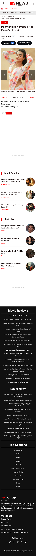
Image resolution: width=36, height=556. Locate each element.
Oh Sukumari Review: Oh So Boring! (18, 382)
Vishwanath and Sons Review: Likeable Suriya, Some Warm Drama (18, 336)
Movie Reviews (18, 310)
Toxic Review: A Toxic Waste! (18, 316)
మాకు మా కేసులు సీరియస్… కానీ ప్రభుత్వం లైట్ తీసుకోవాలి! (18, 405)
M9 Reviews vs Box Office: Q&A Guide (14, 532)
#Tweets (14, 8)
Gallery (10, 16)
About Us (4, 522)
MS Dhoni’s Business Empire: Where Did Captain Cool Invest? (18, 395)
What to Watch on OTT (18, 468)
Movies (5, 13)
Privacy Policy (6, 519)
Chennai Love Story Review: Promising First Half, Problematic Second (18, 370)
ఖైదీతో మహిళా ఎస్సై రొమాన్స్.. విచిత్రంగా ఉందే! (18, 419)
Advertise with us (7, 526)
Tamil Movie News (18, 479)
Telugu (18, 486)
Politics (13, 13)
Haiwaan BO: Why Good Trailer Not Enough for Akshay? (18, 424)
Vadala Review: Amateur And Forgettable (18, 378)
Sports (18, 483)
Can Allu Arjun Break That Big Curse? (18, 428)
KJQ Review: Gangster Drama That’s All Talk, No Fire (18, 345)
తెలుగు (31, 13)
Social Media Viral (18, 472)
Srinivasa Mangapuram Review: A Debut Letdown (18, 365)
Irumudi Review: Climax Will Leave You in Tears (18, 319)
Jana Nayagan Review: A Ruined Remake (18, 375)
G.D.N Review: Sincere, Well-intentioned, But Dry (18, 340)
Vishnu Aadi (7, 36)
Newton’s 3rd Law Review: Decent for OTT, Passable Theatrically (18, 361)
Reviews (23, 13)
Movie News (18, 450)
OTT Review (18, 461)
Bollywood (18, 476)
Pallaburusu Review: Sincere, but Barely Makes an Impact (18, 324)
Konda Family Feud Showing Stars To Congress (18, 400)
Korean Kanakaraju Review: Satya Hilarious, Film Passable (18, 355)
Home (2, 16)
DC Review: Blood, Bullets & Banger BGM (18, 350)
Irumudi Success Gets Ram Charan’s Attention (18, 432)
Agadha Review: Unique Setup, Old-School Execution (18, 330)
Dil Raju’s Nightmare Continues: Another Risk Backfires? (18, 411)
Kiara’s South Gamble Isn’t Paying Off (18, 415)
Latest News (18, 389)
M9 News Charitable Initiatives (12, 529)
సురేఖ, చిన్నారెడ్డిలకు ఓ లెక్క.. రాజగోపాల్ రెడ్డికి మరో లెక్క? (18, 437)
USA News (18, 465)
